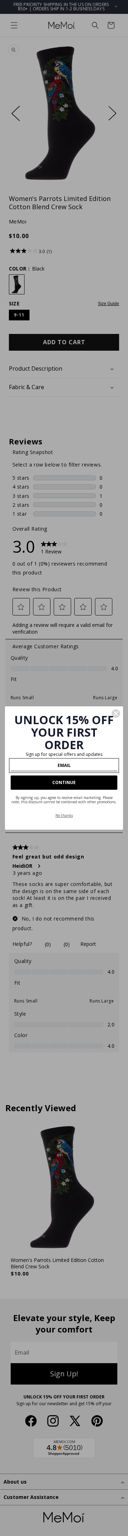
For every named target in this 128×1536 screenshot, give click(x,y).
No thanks (64, 815)
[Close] (116, 713)
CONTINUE (64, 782)
